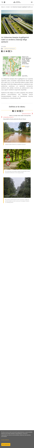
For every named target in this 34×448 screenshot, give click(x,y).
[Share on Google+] (6, 51)
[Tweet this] (9, 51)
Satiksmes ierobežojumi (9, 48)
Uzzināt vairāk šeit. (5, 439)
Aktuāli (7, 7)
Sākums (3, 7)
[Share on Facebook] (2, 51)
